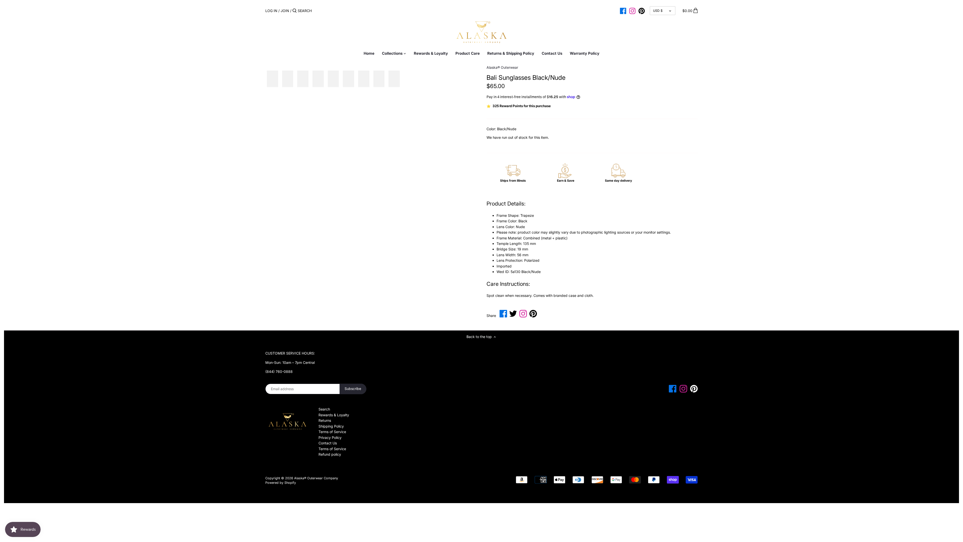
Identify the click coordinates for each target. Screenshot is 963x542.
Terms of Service (332, 432)
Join (285, 11)
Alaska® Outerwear (502, 67)
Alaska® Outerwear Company (316, 478)
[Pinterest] (641, 10)
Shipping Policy (331, 426)
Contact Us (327, 443)
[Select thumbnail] (272, 79)
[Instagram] (632, 10)
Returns (324, 420)
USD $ (658, 11)
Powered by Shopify (280, 483)
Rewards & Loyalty (333, 415)
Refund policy (329, 454)
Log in (271, 11)
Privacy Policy (330, 437)
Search (324, 409)
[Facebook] (623, 10)
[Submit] (294, 10)
